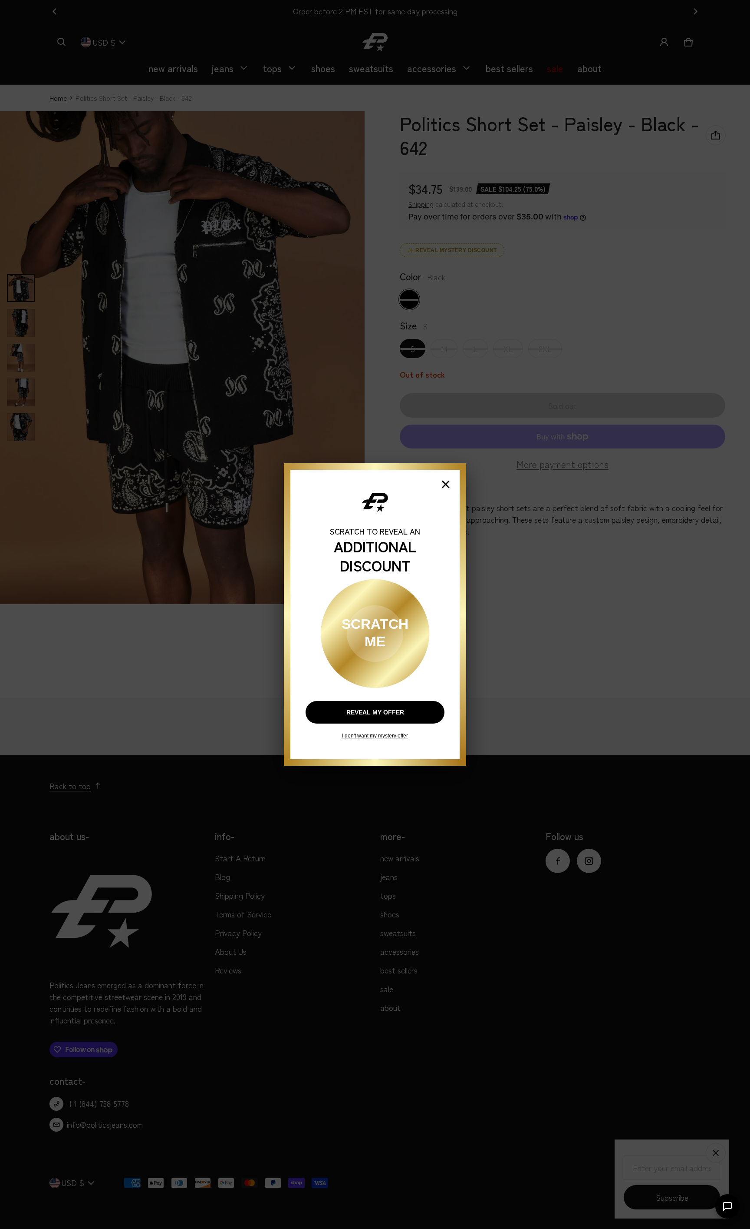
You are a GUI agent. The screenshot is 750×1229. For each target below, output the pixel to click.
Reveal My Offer (375, 712)
